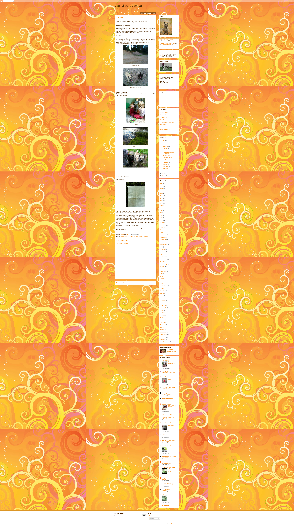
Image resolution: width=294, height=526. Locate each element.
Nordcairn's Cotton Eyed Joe (168, 43)
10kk (161, 183)
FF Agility (162, 132)
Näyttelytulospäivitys (166, 394)
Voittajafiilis (162, 339)
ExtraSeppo (166, 159)
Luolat (161, 276)
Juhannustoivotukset (172, 496)
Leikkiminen (130, 236)
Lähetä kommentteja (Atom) (137, 286)
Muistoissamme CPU (172, 447)
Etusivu (135, 282)
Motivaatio (136, 236)
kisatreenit (162, 256)
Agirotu (162, 222)
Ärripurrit (164, 494)
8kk (161, 212)
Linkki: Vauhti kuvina (165, 47)
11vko (161, 188)
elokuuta (165, 148)
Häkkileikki (162, 242)
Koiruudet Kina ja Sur (167, 483)
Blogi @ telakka (165, 441)
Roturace (162, 320)
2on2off (162, 205)
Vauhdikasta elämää (128, 5)
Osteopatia (162, 300)
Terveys (162, 329)
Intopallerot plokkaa (167, 445)
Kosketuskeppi (163, 264)
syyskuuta (165, 146)
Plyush (144, 236)
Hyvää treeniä (166, 155)
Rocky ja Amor (165, 371)
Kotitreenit (162, 266)
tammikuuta (166, 170)
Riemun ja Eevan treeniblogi (167, 122)
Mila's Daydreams (166, 404)
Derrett (162, 227)
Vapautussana (163, 334)
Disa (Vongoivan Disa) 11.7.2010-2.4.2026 (171, 363)
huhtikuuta (166, 168)
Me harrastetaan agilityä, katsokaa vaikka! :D (171, 470)
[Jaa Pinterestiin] (138, 234)
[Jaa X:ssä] (135, 234)
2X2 (161, 208)
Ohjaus (162, 293)
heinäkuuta (166, 162)
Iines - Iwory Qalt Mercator (168, 440)
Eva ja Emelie (163, 234)
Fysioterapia (163, 237)
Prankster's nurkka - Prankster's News (167, 423)
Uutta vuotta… (165, 436)
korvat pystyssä (166, 505)
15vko (161, 200)
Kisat (161, 254)
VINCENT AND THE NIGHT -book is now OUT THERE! (172, 407)
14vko (161, 198)
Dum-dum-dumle (166, 489)
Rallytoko (162, 312)
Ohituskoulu (163, 290)
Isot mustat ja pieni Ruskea (169, 456)
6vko (161, 210)
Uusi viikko (165, 150)
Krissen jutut (165, 360)
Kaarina (171, 349)
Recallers (162, 315)
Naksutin (162, 283)
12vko (161, 193)
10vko (161, 186)
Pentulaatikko (163, 117)
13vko (161, 195)
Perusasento (163, 307)
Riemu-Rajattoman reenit (168, 467)
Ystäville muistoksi (166, 388)
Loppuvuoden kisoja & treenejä (168, 372)
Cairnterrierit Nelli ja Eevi (168, 387)
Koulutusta (162, 268)
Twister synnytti (165, 399)
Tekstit (151, 516)
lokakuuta (165, 144)
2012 (163, 140)
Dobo (161, 230)
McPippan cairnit (166, 478)
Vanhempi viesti (151, 282)
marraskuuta (166, 142)
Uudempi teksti (120, 282)
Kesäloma (162, 249)
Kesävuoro (162, 251)
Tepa (147, 236)
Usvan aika (165, 462)
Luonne (162, 278)
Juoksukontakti (163, 244)
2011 (163, 173)
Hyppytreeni (163, 239)
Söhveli (162, 127)
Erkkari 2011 (164, 490)
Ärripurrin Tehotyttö (166, 44)
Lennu (163, 434)
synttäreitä (164, 479)
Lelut (161, 273)
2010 (163, 175)
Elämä (125, 236)
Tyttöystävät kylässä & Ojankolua (168, 153)
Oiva (161, 295)
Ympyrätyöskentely (164, 341)
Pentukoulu (163, 305)
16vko (161, 203)
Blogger (171, 523)
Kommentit (152, 518)
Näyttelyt (162, 288)
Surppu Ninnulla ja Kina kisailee (169, 485)
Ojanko (140, 236)
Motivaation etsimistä (166, 463)
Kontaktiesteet (163, 259)
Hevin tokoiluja (165, 457)
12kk (161, 191)
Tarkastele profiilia (171, 351)
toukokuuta (166, 166)
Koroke (162, 261)
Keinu (161, 246)
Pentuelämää (163, 303)
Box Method (163, 225)
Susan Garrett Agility (165, 129)
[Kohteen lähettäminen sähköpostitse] (132, 234)
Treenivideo (163, 332)
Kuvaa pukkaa (171, 425)
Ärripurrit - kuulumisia (165, 115)
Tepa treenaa (163, 124)
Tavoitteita (162, 324)
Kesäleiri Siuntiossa (167, 157)
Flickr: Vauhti (163, 119)
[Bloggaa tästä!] (133, 234)
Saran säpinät (165, 393)
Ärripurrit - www (164, 112)
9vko (161, 217)
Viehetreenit (163, 337)
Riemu (161, 317)
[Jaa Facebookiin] (136, 234)
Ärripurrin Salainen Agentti (166, 39)
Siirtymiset (162, 322)
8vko (161, 215)
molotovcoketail (158, 523)
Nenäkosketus (163, 285)
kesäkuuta (165, 164)
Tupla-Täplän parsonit (167, 398)
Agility (122, 236)
